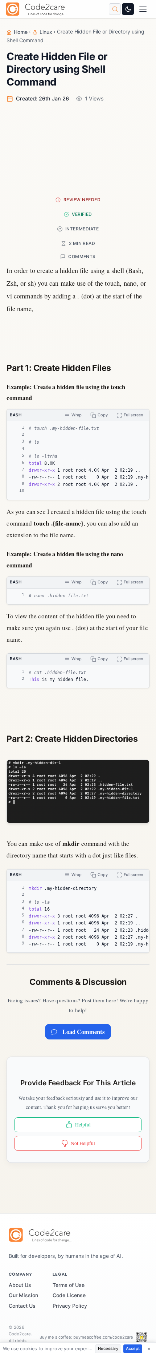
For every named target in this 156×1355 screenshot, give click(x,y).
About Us (20, 1285)
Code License (69, 1295)
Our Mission (23, 1295)
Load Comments (83, 1031)
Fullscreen (133, 414)
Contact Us (22, 1306)
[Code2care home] (38, 9)
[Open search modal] (115, 9)
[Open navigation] (143, 9)
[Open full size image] (78, 791)
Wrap (76, 414)
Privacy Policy (70, 1306)
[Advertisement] (78, 148)
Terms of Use (69, 1285)
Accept (133, 1348)
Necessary (108, 1348)
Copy (103, 414)
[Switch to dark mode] (128, 9)
